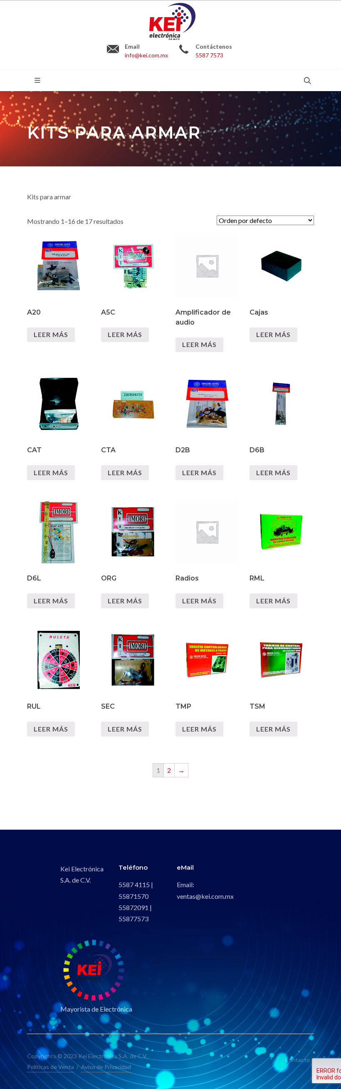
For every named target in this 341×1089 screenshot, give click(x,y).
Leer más (51, 334)
